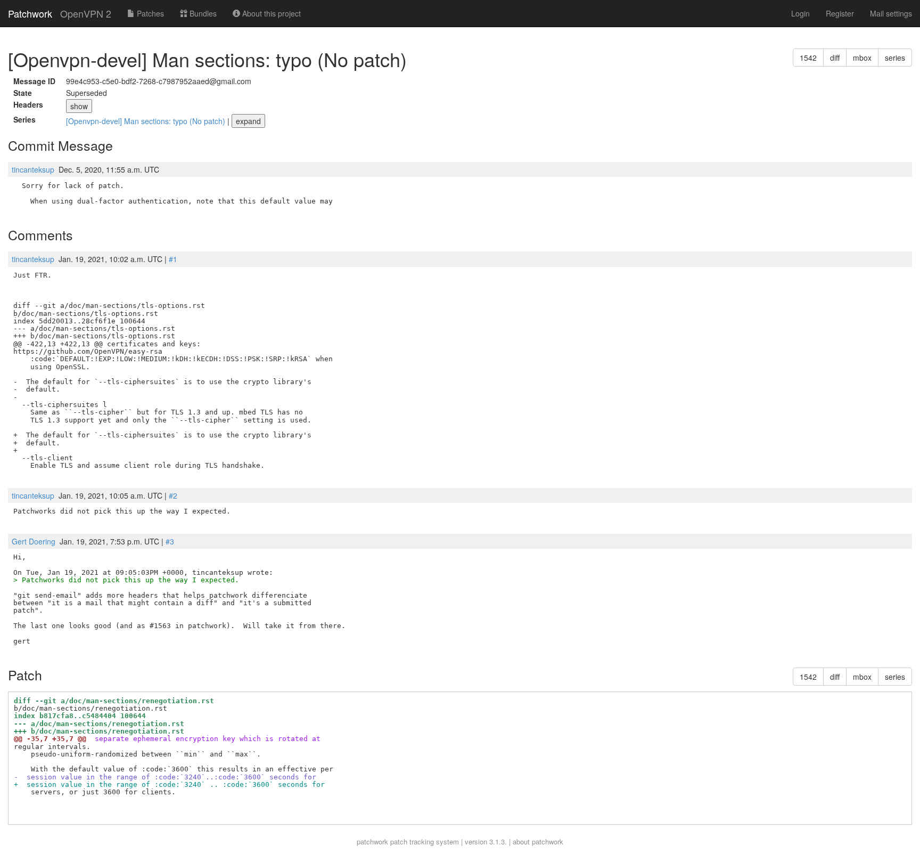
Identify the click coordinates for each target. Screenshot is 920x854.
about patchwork (538, 841)
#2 (173, 495)
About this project (270, 13)
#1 (173, 259)
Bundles (202, 13)
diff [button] (835, 57)
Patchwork (30, 13)
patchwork (372, 841)
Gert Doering (33, 541)
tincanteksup (33, 169)
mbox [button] (862, 57)
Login (800, 13)
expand (248, 121)
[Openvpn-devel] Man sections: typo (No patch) (146, 121)
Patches (149, 13)
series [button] (895, 57)
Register (840, 13)
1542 (808, 57)
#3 (170, 541)
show (79, 106)
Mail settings (891, 13)
